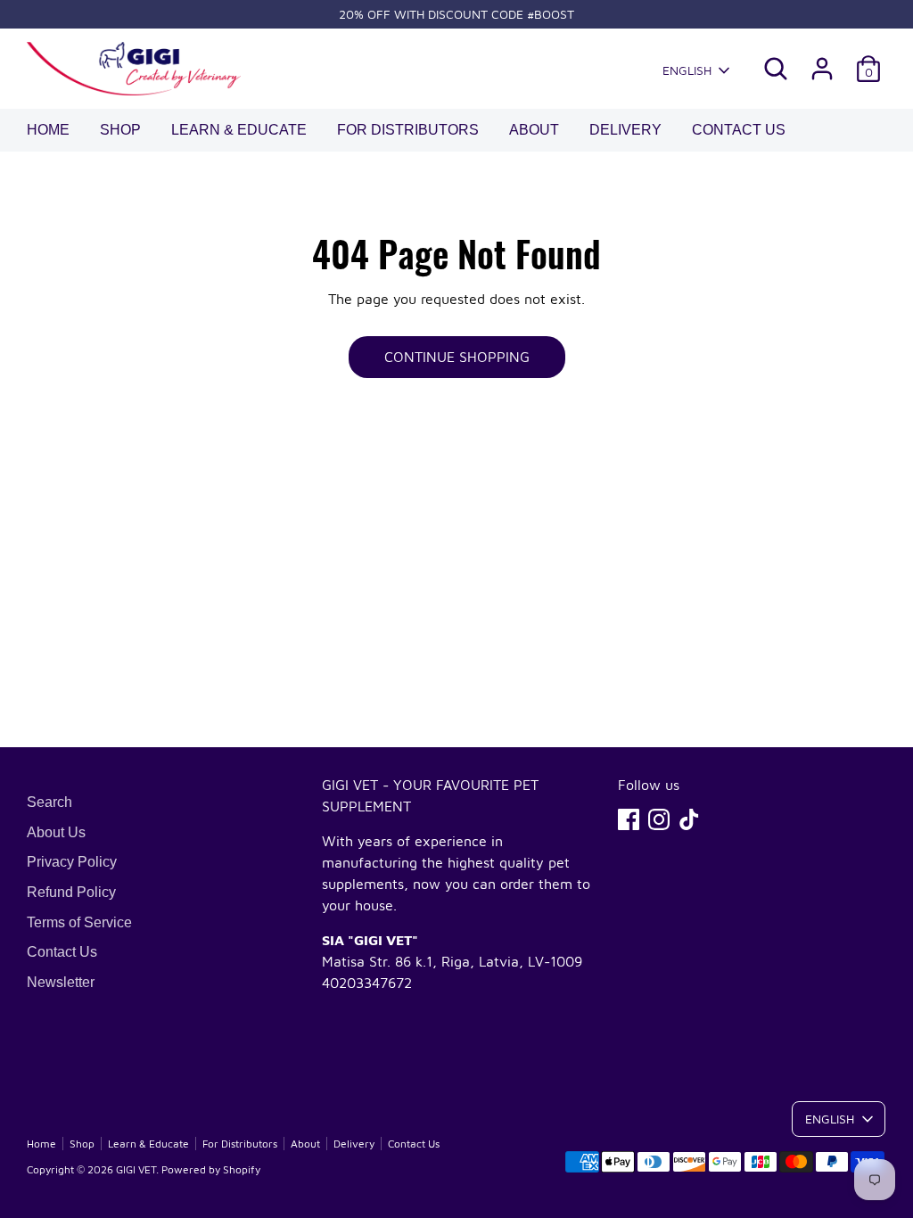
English (686, 70)
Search (49, 802)
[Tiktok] (689, 819)
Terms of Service (79, 922)
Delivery (625, 129)
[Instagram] (659, 819)
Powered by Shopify (210, 1169)
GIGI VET (136, 1169)
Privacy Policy (72, 861)
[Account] (822, 68)
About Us (56, 832)
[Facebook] (628, 819)
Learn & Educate (239, 129)
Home (48, 129)
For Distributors (408, 129)
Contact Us (739, 129)
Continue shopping (457, 357)
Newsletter (61, 982)
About (534, 129)
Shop (120, 129)
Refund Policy (71, 892)
